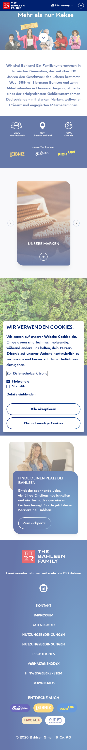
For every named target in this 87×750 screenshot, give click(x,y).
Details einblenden (21, 394)
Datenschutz (43, 625)
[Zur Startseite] (13, 5)
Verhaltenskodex (43, 664)
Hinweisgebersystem (43, 673)
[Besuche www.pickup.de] (67, 708)
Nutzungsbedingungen (43, 635)
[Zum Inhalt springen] (43, 37)
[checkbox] (8, 386)
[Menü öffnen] (81, 5)
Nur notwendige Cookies (43, 423)
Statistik (18, 386)
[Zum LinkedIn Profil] (43, 588)
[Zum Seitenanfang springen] (79, 738)
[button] (43, 223)
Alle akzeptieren (43, 409)
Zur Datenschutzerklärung (27, 373)
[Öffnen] (43, 257)
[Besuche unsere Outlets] (55, 720)
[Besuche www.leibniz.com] (43, 708)
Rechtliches (43, 654)
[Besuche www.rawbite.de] (32, 720)
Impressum (43, 615)
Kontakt (43, 606)
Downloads (44, 683)
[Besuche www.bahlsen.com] (20, 708)
